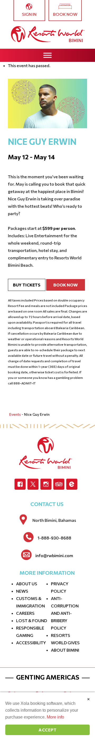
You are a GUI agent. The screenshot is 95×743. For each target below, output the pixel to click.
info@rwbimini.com (54, 555)
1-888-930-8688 (54, 538)
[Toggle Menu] (47, 55)
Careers (25, 613)
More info (55, 717)
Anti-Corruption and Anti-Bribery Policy (65, 613)
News (22, 590)
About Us (26, 583)
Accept (48, 729)
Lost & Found (31, 620)
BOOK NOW (65, 284)
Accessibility (31, 642)
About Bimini (65, 649)
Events (15, 414)
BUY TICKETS (26, 284)
